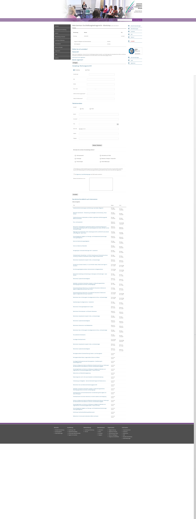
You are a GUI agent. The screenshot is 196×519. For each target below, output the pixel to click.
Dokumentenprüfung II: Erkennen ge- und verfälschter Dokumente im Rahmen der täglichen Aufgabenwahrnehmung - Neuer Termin (89, 288)
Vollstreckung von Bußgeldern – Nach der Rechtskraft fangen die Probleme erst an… (89, 380)
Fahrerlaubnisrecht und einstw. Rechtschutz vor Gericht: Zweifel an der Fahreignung (89, 396)
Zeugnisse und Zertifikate (114, 436)
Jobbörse (56, 57)
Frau (83, 108)
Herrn (92, 108)
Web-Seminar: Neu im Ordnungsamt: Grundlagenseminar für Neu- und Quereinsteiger (90, 297)
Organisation (57, 50)
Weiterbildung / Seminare (60, 36)
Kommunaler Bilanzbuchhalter (74, 433)
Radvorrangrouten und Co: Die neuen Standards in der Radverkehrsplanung (88, 377)
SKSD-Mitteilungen (106, 161)
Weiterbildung (87, 427)
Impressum (125, 431)
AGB (131, 34)
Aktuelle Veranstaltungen (136, 25)
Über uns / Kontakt (58, 47)
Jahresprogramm (80, 155)
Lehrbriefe (133, 31)
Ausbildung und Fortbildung (60, 29)
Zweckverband (58, 43)
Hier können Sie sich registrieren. (78, 57)
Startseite (57, 26)
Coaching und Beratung (59, 40)
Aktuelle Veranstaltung (59, 429)
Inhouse (86, 431)
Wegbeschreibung (112, 429)
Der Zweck (100, 433)
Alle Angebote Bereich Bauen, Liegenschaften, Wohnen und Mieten (86, 357)
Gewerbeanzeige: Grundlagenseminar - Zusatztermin (83, 302)
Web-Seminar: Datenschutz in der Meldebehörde (82, 325)
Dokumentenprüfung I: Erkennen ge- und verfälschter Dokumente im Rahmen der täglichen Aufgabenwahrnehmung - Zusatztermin (89, 293)
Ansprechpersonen (127, 429)
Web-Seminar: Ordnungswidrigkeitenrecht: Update (83, 306)
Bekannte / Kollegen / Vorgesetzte (109, 158)
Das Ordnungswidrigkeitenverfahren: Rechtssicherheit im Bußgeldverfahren (88, 269)
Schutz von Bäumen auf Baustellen (80, 245)
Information (100, 429)
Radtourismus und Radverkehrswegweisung (81, 373)
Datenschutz (125, 433)
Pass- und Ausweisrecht (77, 222)
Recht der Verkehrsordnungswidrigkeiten (81, 241)
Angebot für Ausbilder (72, 435)
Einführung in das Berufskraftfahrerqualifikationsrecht (84, 412)
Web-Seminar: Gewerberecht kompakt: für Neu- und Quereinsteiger (86, 259)
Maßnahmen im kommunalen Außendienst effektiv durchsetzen (85, 416)
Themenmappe (79, 161)
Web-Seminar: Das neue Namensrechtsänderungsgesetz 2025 (85, 384)
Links (56, 54)
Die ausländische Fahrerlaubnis (79, 334)
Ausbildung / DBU (71, 429)
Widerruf (132, 37)
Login (132, 60)
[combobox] (99, 124)
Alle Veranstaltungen (135, 57)
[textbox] (103, 74)
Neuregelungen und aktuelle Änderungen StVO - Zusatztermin (85, 250)
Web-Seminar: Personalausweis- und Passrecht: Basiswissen (85, 311)
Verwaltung (77, 70)
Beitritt (99, 431)
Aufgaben (100, 435)
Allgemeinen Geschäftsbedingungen (83, 174)
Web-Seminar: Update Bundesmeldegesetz (81, 278)
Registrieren (133, 63)
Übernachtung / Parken (113, 433)
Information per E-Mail (106, 155)
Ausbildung (70, 427)
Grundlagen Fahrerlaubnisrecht (79, 339)
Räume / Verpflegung (113, 435)
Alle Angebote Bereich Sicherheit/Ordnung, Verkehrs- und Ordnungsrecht (87, 353)
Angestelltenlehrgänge (72, 431)
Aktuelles (56, 427)
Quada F (56, 33)
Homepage (78, 158)
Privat (88, 70)
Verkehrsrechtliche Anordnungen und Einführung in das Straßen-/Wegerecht (88, 208)
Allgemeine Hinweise (113, 431)
